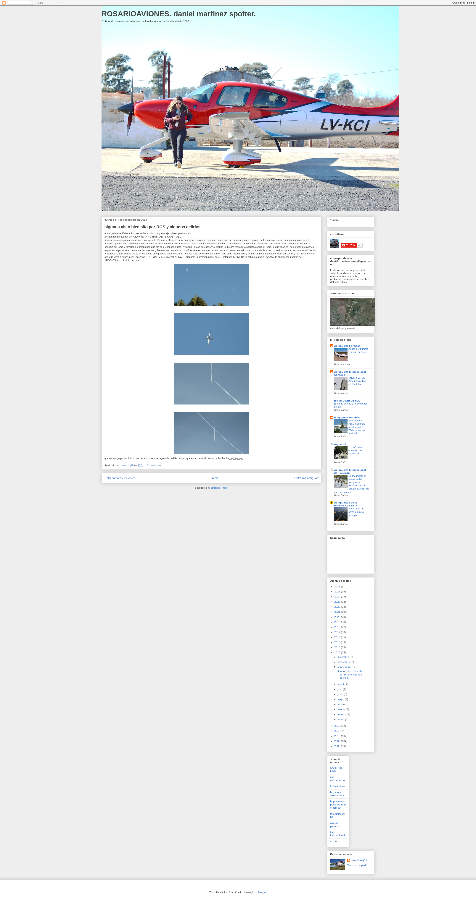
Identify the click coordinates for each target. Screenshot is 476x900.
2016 (337, 637)
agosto (341, 684)
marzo (341, 709)
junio (340, 694)
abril (340, 704)
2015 (337, 642)
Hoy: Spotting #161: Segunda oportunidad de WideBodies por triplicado (356, 427)
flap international (337, 834)
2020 (337, 616)
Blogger (262, 892)
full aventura (337, 786)
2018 (337, 627)
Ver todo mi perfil (357, 865)
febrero (342, 714)
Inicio (214, 478)
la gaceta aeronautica (337, 794)
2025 (337, 591)
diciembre (343, 656)
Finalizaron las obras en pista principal (356, 511)
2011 (337, 730)
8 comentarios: (155, 465)
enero (341, 719)
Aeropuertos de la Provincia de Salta (345, 504)
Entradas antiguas (306, 478)
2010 (337, 736)
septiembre (344, 666)
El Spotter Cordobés (347, 417)
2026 (337, 586)
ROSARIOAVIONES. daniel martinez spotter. (179, 14)
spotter (334, 841)
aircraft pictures (335, 824)
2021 (337, 611)
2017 (337, 632)
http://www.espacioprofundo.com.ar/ (338, 804)
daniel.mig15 (359, 860)
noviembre (344, 661)
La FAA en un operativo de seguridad (355, 450)
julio (340, 689)
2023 (337, 601)
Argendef (340, 444)
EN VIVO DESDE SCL (347, 400)
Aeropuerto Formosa (347, 345)
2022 (337, 606)
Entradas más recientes (120, 478)
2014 (337, 647)
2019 (337, 621)
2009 (337, 741)
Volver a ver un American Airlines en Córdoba (357, 381)
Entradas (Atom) (219, 487)
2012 (337, 725)
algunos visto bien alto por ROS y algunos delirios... (154, 227)
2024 (337, 596)
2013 (337, 652)
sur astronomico (337, 778)
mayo (341, 699)
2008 (337, 746)
